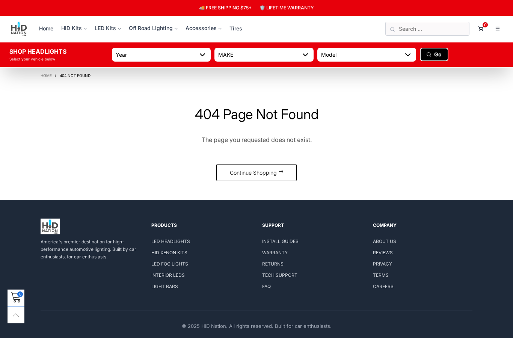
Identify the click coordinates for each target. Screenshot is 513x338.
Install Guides (280, 241)
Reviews (383, 252)
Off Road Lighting (151, 28)
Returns (273, 264)
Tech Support (279, 275)
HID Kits (71, 28)
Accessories (201, 28)
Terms (381, 275)
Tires (235, 28)
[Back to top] (16, 314)
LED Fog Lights (169, 264)
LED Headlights (170, 241)
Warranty (275, 252)
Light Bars (164, 286)
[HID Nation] (19, 29)
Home (46, 28)
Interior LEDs (168, 275)
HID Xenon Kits (169, 252)
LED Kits (105, 28)
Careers (383, 286)
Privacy (382, 264)
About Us (384, 241)
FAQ (266, 286)
